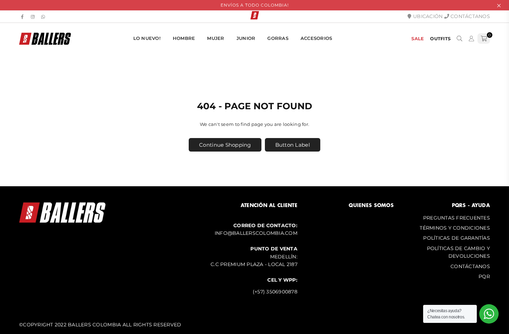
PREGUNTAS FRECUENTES (456, 218)
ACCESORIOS (316, 38)
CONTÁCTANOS (469, 16)
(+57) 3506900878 (275, 292)
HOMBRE (184, 38)
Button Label (292, 145)
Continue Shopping (225, 145)
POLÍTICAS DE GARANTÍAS (456, 238)
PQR (484, 276)
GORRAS (277, 38)
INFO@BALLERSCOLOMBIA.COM (256, 233)
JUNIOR (246, 38)
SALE (417, 38)
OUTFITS (440, 38)
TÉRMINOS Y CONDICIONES (455, 228)
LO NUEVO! (147, 38)
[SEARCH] (459, 38)
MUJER (215, 38)
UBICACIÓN (427, 16)
